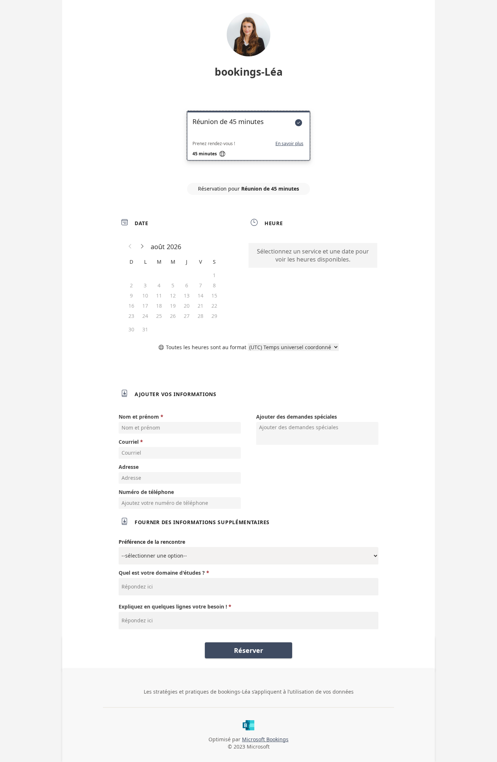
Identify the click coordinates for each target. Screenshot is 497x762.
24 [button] (145, 315)
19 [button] (173, 305)
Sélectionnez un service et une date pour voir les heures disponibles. (313, 255)
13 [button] (187, 295)
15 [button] (214, 295)
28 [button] (200, 315)
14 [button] (200, 295)
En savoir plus (289, 143)
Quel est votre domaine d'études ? (162, 572)
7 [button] (200, 285)
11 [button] (159, 295)
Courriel (129, 441)
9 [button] (131, 295)
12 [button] (173, 295)
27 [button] (187, 315)
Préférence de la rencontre (152, 541)
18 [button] (159, 305)
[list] (248, 142)
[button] (130, 246)
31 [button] (145, 329)
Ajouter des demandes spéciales (296, 416)
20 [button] (187, 305)
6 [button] (186, 285)
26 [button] (173, 315)
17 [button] (145, 305)
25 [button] (159, 315)
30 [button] (131, 329)
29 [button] (214, 315)
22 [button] (214, 305)
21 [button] (200, 305)
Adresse (129, 466)
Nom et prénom (139, 416)
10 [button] (145, 295)
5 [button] (172, 285)
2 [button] (131, 285)
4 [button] (159, 285)
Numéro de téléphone (146, 491)
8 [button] (214, 285)
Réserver (248, 650)
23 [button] (131, 315)
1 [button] (214, 275)
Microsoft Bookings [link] (265, 739)
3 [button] (145, 285)
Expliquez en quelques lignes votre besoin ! (173, 606)
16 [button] (131, 305)
